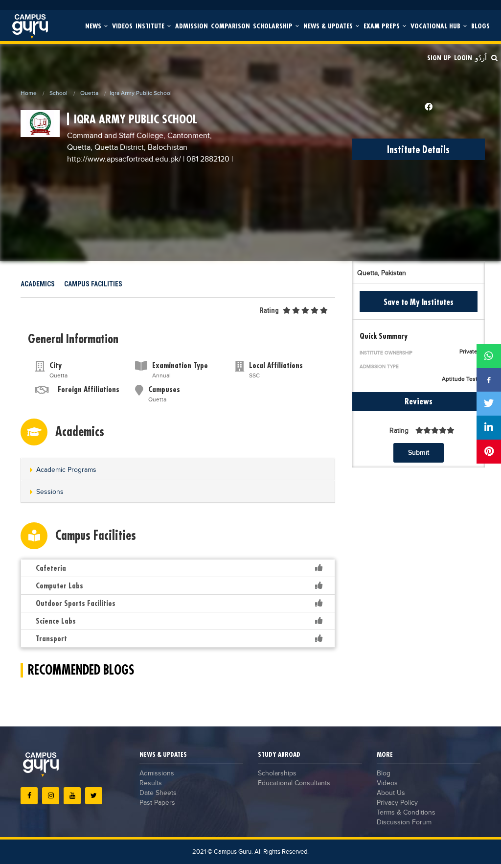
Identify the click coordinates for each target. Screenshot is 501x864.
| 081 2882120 (206, 159)
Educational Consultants (294, 783)
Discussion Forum (404, 822)
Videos (122, 25)
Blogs (480, 25)
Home (29, 93)
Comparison (230, 25)
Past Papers (157, 803)
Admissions (156, 773)
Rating (269, 310)
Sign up (439, 57)
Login (463, 57)
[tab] (178, 469)
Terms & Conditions (406, 813)
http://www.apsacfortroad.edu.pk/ (125, 159)
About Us (391, 793)
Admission (191, 25)
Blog (383, 773)
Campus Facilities (93, 284)
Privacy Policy (397, 803)
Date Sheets (158, 793)
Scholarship (274, 25)
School (58, 93)
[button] (177, 469)
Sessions (50, 492)
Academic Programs (66, 470)
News (94, 25)
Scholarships (277, 773)
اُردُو (481, 57)
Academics (38, 284)
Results (150, 783)
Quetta (89, 93)
